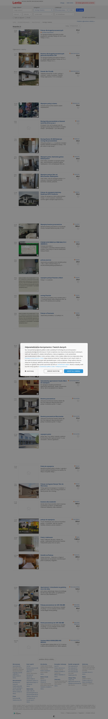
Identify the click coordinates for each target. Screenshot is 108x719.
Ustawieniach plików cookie (47, 366)
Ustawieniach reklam (63, 364)
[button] (29, 371)
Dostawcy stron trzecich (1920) (34, 358)
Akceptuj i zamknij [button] (73, 371)
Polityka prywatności (61, 366)
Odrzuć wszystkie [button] (53, 371)
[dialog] (54, 359)
